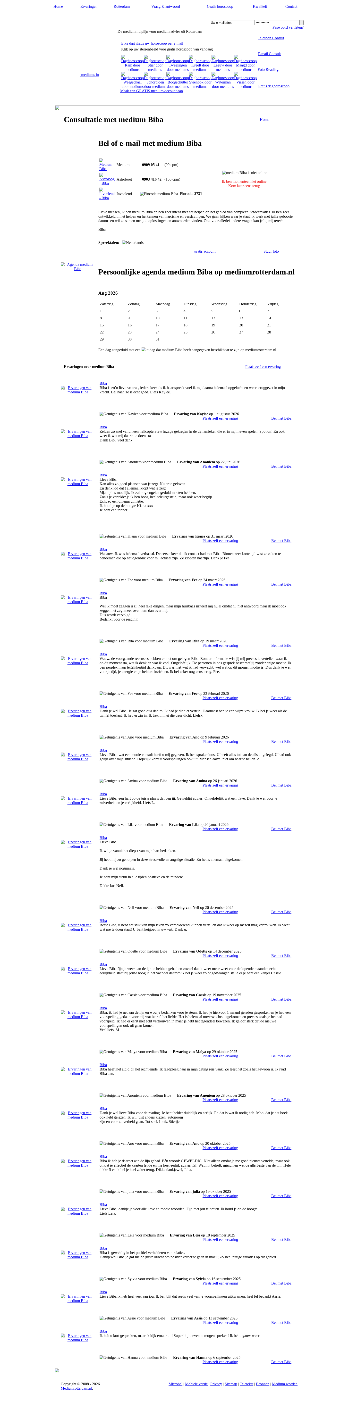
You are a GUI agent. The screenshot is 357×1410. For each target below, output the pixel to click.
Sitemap (231, 1384)
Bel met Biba (281, 418)
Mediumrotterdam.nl (81, 17)
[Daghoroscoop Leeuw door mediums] (223, 69)
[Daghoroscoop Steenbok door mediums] (200, 86)
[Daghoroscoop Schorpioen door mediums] (155, 86)
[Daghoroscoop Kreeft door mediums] (200, 69)
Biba (103, 383)
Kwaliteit (260, 6)
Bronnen (262, 1384)
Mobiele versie (196, 1384)
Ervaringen (88, 6)
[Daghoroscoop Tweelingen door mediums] (177, 69)
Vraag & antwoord (165, 6)
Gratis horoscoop (220, 6)
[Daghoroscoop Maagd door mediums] (245, 69)
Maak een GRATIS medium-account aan (151, 91)
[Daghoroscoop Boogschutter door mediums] (177, 86)
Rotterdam (122, 6)
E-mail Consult (269, 54)
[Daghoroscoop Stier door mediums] (155, 69)
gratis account (204, 251)
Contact (291, 6)
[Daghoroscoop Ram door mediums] (132, 69)
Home (58, 6)
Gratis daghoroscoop (273, 86)
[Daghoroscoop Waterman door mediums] (223, 86)
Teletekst (246, 1384)
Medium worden (285, 1384)
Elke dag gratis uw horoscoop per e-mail (152, 43)
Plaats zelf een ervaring (263, 367)
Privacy (216, 1384)
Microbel (175, 1384)
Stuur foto (271, 251)
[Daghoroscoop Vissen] (245, 86)
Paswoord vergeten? (288, 27)
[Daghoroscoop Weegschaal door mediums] (132, 86)
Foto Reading (268, 69)
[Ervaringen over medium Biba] (78, 392)
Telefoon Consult (271, 38)
